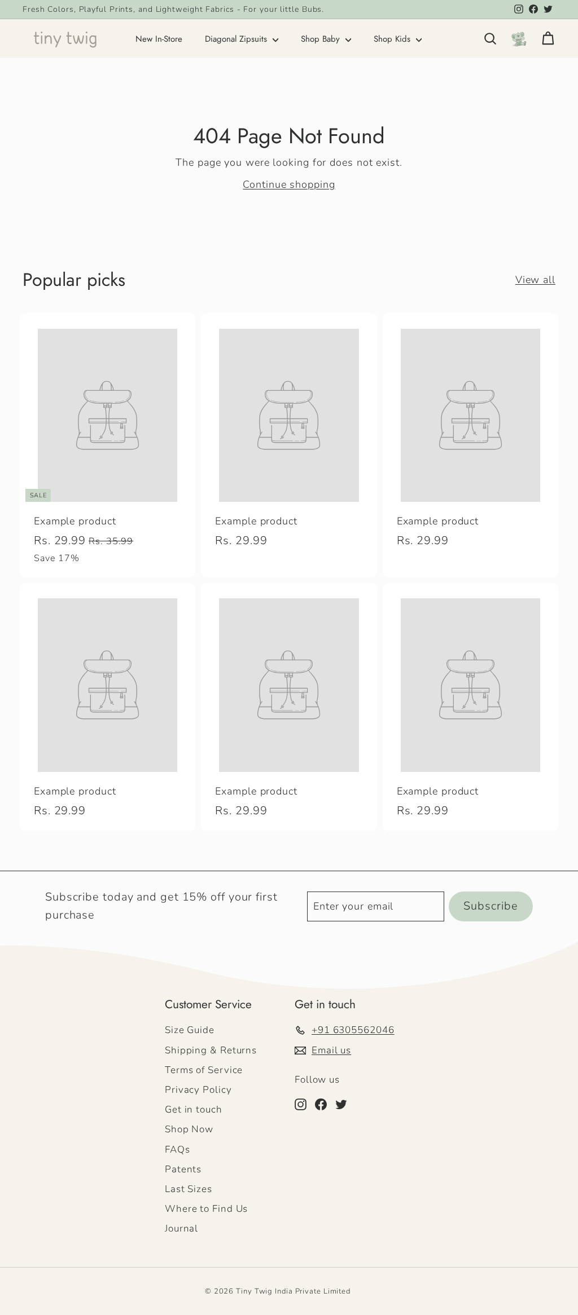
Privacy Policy (198, 1089)
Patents (183, 1169)
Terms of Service (204, 1070)
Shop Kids (393, 39)
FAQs (177, 1149)
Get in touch (193, 1109)
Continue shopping (289, 184)
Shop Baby (322, 39)
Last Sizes (188, 1188)
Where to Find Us (206, 1208)
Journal (181, 1228)
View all (535, 279)
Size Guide (189, 1029)
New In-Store (158, 39)
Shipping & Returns (211, 1050)
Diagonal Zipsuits (237, 39)
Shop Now (189, 1129)
